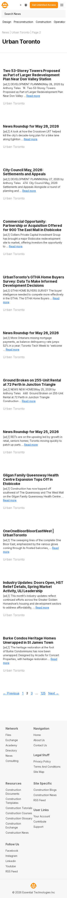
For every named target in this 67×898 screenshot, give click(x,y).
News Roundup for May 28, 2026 (31, 126)
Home (37, 734)
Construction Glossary (19, 818)
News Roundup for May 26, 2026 (31, 333)
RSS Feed (40, 800)
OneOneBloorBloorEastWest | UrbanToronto (28, 533)
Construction (43, 21)
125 (43, 693)
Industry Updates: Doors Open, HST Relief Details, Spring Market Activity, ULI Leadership (33, 586)
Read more (33, 95)
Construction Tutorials (19, 808)
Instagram (11, 855)
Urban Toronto (21, 32)
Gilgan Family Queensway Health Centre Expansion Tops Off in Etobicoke (31, 479)
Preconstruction (23, 21)
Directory (11, 750)
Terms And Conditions (47, 766)
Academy (11, 745)
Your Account (42, 816)
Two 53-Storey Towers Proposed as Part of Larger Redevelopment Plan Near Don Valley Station (31, 75)
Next (53, 693)
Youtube (11, 866)
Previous (11, 693)
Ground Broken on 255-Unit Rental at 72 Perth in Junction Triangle (32, 382)
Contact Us (40, 745)
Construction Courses (19, 813)
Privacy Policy (42, 761)
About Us (39, 740)
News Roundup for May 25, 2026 (31, 432)
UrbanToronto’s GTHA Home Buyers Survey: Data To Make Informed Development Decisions (33, 281)
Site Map (39, 771)
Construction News (17, 832)
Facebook (12, 850)
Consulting (12, 760)
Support (38, 826)
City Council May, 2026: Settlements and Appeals (24, 172)
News (5, 32)
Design (7, 21)
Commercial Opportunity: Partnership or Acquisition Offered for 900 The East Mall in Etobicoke (32, 225)
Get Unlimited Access (44, 5)
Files (8, 734)
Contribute (40, 821)
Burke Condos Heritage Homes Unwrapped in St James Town (29, 640)
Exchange (12, 740)
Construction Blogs (45, 789)
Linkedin (11, 861)
